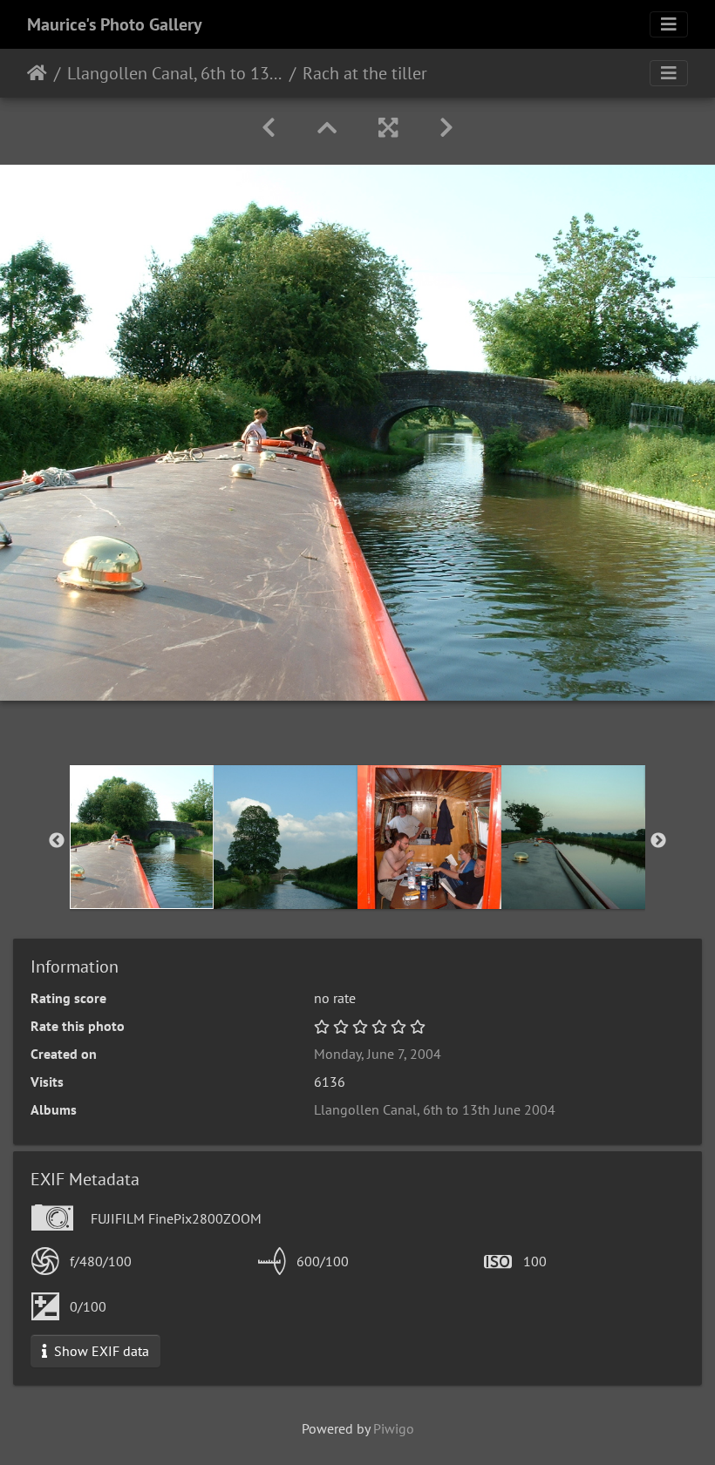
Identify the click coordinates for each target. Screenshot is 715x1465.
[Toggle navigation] (669, 24)
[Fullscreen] (388, 127)
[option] (142, 837)
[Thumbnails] (327, 127)
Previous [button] (56, 841)
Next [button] (658, 841)
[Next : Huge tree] (446, 127)
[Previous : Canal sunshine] (268, 127)
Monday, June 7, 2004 (377, 1053)
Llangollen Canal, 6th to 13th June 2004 (175, 73)
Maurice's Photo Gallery (114, 24)
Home (37, 73)
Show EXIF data (100, 1351)
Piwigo (393, 1428)
